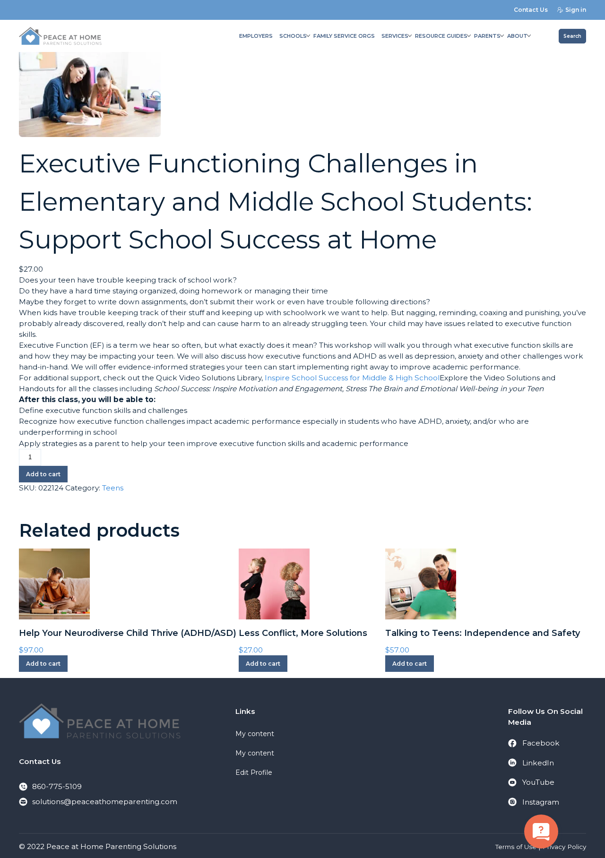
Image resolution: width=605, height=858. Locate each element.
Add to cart (43, 474)
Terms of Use (515, 846)
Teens (112, 487)
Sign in (575, 9)
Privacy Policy (564, 846)
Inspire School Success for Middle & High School (352, 377)
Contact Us (531, 9)
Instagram (540, 802)
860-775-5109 (57, 786)
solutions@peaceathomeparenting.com (104, 801)
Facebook (541, 742)
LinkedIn (538, 762)
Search (572, 36)
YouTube (538, 782)
